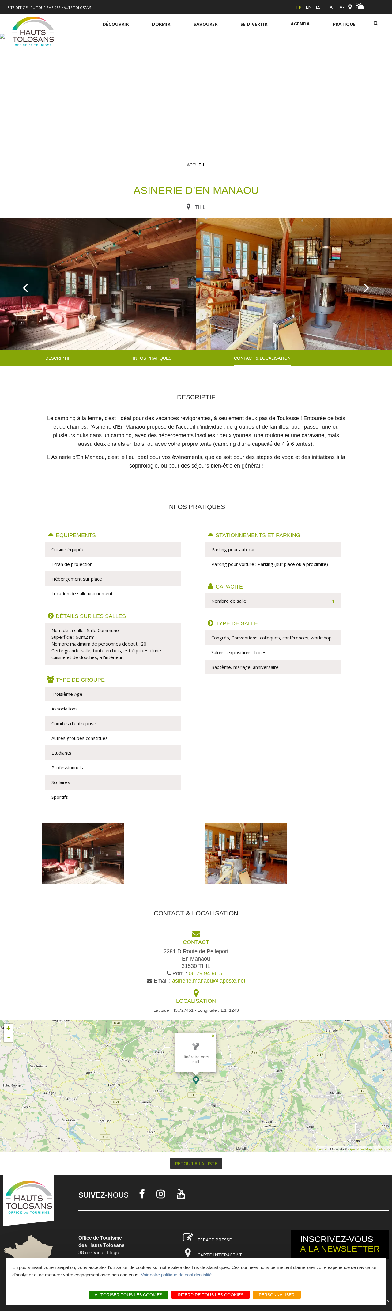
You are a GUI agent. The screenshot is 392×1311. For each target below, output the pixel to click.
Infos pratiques (152, 358)
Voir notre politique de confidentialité (176, 1274)
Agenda (300, 24)
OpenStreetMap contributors (369, 1148)
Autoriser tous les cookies (128, 1294)
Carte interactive (220, 1255)
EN (308, 7)
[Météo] (360, 8)
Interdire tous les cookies (210, 1294)
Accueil (196, 164)
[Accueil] (33, 32)
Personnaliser (277, 1294)
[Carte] (350, 7)
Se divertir (253, 24)
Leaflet (322, 1148)
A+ (332, 7)
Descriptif (58, 358)
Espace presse (215, 1240)
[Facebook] (142, 1194)
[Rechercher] (375, 23)
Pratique (344, 24)
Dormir (161, 24)
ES (318, 7)
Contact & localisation (262, 358)
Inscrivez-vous (340, 1244)
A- (342, 7)
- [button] (8, 1037)
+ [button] (8, 1028)
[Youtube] (181, 1194)
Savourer (205, 24)
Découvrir (116, 24)
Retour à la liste (196, 1163)
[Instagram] (160, 1194)
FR (298, 7)
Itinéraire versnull (196, 1059)
